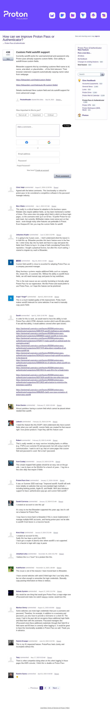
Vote (8, 59)
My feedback (82, 59)
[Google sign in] (49, 142)
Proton (85, 115)
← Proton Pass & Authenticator (14, 43)
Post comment (62, 176)
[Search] (102, 74)
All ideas (81, 56)
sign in (97, 36)
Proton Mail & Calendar (91, 95)
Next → (56, 688)
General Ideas (87, 87)
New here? (38, 170)
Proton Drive (87, 92)
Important (37, 115)
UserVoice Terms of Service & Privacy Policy (55, 708)
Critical (52, 115)
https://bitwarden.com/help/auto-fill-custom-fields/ (37, 85)
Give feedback (89, 80)
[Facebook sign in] (26, 142)
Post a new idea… (84, 53)
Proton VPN (86, 105)
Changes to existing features (88, 62)
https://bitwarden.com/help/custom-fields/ (33, 80)
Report (56, 187)
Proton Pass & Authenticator (90, 48)
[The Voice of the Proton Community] (55, 15)
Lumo (84, 89)
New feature (83, 50)
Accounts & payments (90, 84)
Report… (59, 99)
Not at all (24, 115)
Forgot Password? (23, 166)
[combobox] (89, 74)
